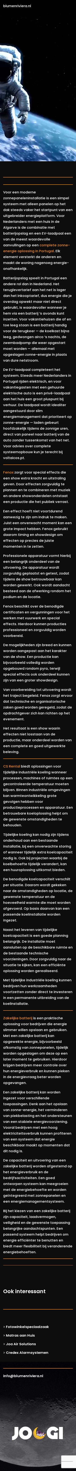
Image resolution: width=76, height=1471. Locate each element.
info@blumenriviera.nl (23, 1376)
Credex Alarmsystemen (27, 1352)
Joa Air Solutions (21, 1344)
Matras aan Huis (20, 1335)
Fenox (8, 472)
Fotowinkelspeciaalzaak (27, 1326)
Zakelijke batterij (17, 1018)
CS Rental (11, 766)
